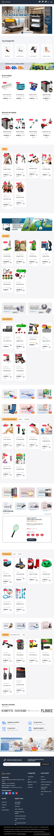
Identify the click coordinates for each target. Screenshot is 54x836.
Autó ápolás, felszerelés (22, 56)
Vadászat (6, 652)
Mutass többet (48, 514)
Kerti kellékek (7, 254)
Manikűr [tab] (20, 419)
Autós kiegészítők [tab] (7, 319)
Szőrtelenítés (7, 466)
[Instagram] (10, 793)
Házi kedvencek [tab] (7, 554)
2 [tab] (28, 30)
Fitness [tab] (4, 149)
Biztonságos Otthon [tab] (15, 634)
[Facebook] (3, 793)
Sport (31, 166)
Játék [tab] (23, 634)
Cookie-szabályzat (21, 834)
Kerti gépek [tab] (5, 236)
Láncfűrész (45, 254)
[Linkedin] (13, 793)
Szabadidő (6, 683)
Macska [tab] (20, 554)
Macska (31, 572)
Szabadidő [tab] (5, 634)
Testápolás (6, 437)
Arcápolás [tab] (27, 419)
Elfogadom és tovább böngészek (41, 834)
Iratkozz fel (45, 764)
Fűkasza (18, 282)
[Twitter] (6, 793)
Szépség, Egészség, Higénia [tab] (9, 419)
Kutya (17, 572)
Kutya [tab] (14, 554)
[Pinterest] (16, 793)
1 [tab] (25, 30)
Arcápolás (19, 437)
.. (4, 225)
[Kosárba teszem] (11, 175)
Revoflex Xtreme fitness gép (37, 168)
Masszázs (19, 467)
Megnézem (9, 27)
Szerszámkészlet (34, 337)
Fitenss (5, 167)
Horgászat (32, 652)
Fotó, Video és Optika (35, 56)
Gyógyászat (32, 437)
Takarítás (19, 601)
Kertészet (7, 56)
